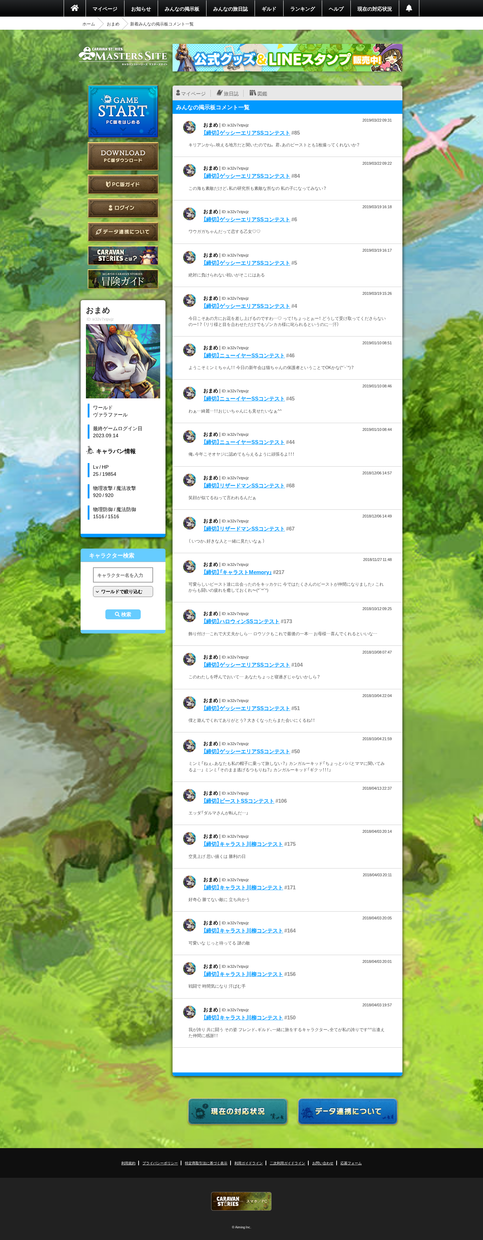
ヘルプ (336, 8)
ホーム (88, 24)
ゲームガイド (123, 279)
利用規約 (128, 1162)
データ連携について (123, 231)
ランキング (302, 8)
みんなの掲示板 (182, 8)
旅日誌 (231, 93)
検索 (126, 614)
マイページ (105, 8)
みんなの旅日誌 (230, 8)
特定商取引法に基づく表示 (206, 1162)
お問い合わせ (322, 1162)
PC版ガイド (123, 184)
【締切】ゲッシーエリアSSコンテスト (246, 132)
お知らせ (141, 8)
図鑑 (262, 93)
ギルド (269, 8)
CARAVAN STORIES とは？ (123, 255)
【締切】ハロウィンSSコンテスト (241, 621)
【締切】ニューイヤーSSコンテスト (244, 355)
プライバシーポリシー (160, 1162)
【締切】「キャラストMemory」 (237, 572)
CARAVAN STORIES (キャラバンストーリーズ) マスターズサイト (123, 56)
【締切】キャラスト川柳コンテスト (243, 844)
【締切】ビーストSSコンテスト (238, 801)
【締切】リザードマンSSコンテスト (244, 485)
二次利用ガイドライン (287, 1162)
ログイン (123, 208)
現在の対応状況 (374, 8)
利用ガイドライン (248, 1162)
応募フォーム (351, 1162)
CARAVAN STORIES (241, 1201)
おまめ (113, 24)
